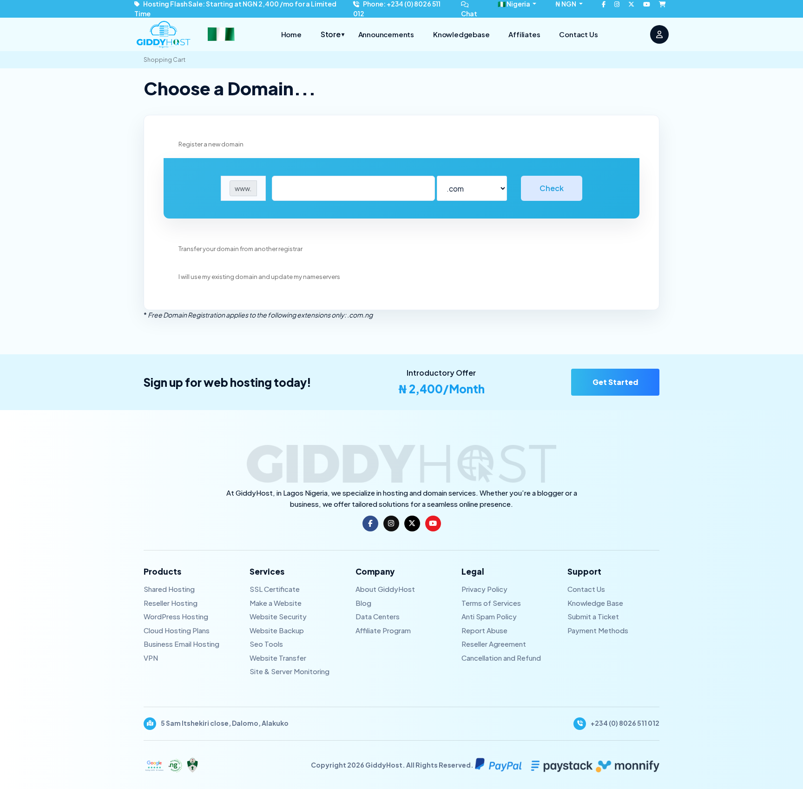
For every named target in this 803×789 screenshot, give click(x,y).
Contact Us (578, 34)
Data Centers (377, 616)
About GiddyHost (385, 588)
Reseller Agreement (493, 643)
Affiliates (524, 34)
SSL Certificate (275, 588)
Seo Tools (266, 643)
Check (552, 188)
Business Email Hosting (181, 643)
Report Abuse (484, 630)
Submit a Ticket (593, 616)
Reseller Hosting (170, 602)
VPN (151, 657)
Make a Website (276, 602)
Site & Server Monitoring (289, 671)
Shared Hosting (169, 588)
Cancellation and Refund (501, 657)
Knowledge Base (595, 602)
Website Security (278, 616)
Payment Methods (597, 630)
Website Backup (277, 630)
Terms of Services (491, 602)
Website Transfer (278, 657)
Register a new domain (211, 144)
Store (332, 34)
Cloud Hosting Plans (177, 630)
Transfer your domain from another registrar (240, 248)
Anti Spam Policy (489, 616)
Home (291, 34)
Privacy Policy (484, 588)
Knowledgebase (461, 34)
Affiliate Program (383, 630)
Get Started (615, 382)
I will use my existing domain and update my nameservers (259, 277)
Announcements (386, 34)
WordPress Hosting (176, 616)
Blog (363, 602)
